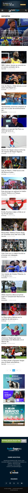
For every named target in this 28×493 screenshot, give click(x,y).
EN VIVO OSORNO (7, 488)
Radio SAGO (3, 68)
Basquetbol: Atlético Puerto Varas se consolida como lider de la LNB (13, 233)
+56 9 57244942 (16, 465)
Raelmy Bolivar (4, 112)
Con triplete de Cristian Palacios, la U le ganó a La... (13, 275)
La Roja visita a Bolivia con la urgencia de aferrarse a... (11, 318)
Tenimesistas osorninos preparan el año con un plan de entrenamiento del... (13, 108)
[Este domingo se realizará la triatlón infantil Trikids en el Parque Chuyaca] (14, 183)
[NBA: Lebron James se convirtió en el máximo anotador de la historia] (14, 57)
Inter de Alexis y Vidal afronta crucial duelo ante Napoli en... (13, 87)
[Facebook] (6, 483)
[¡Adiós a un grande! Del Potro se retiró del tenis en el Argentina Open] (14, 121)
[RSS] (14, 483)
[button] (2, 10)
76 (10, 370)
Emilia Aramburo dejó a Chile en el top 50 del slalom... (13, 213)
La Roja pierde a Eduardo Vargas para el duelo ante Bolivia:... (12, 361)
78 (17, 370)
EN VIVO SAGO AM (14, 490)
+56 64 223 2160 (16, 463)
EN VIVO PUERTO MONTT (18, 488)
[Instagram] (10, 483)
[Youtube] (21, 483)
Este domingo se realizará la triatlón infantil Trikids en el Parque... (13, 192)
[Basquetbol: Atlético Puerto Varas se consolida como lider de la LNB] (14, 224)
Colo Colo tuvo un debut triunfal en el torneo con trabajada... (13, 254)
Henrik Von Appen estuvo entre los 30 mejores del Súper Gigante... (13, 151)
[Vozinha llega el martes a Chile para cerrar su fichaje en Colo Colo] (14, 27)
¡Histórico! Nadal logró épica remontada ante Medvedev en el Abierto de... (12, 340)
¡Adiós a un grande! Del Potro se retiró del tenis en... (12, 130)
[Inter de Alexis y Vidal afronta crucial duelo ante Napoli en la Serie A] (14, 78)
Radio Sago (3, 35)
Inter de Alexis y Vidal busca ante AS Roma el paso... (12, 171)
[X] (17, 483)
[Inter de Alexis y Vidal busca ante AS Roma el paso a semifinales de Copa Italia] (14, 162)
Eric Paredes (3, 89)
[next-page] (20, 370)
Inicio (2, 14)
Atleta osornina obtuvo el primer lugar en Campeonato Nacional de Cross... (13, 296)
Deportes (7, 14)
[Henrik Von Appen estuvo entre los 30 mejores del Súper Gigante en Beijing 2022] (14, 142)
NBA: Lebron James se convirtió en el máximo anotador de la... (13, 66)
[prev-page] (7, 370)
